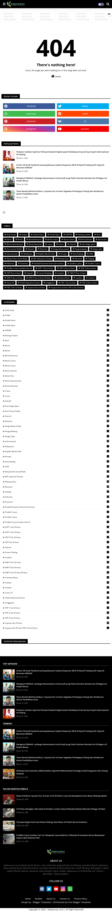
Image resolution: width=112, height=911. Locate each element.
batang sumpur (84, 234)
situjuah (60, 273)
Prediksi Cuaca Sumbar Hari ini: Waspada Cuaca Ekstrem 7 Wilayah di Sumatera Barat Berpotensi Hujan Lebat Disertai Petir (60, 836)
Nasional (78, 258)
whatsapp (31, 113)
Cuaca (61, 244)
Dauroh (31, 249)
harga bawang (81, 249)
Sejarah (30, 273)
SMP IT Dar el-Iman (14, 278)
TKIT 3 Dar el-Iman (14, 287)
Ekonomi (43, 249)
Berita (20, 239)
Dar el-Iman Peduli (14, 249)
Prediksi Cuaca (94, 263)
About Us (51, 898)
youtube (85, 128)
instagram (31, 128)
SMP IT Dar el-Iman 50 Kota (39, 278)
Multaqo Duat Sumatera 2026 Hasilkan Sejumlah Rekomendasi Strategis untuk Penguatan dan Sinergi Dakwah (62, 772)
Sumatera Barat (63, 278)
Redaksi (38, 898)
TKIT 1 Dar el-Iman (68, 282)
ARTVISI (69, 234)
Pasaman (24, 263)
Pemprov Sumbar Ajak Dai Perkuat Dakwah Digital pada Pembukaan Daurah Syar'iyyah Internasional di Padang (62, 153)
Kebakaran (27, 254)
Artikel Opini (55, 234)
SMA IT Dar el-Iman (78, 273)
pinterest (31, 121)
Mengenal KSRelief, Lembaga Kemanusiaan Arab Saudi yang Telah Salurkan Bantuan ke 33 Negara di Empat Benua (61, 179)
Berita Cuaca (69, 239)
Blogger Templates (42, 902)
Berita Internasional (15, 244)
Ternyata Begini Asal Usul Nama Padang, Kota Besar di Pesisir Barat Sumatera (51, 822)
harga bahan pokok (61, 249)
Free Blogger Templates (79, 902)
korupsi (64, 254)
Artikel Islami (38, 234)
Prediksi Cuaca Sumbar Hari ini (19, 268)
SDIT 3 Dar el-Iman (88, 268)
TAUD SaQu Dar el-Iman (30, 282)
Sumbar (91, 278)
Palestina (10, 263)
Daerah (73, 244)
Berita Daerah (86, 239)
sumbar (79, 278)
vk (85, 121)
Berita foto (102, 239)
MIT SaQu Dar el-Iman (42, 258)
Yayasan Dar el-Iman (36, 287)
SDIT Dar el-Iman (14, 273)
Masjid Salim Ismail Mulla (17, 258)
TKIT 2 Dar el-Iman (89, 282)
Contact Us (65, 898)
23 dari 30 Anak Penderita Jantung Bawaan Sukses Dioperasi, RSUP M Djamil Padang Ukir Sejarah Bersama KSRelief (60, 166)
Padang (91, 258)
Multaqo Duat (63, 258)
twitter (85, 106)
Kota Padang (78, 254)
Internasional (12, 254)
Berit (98, 234)
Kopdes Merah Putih (46, 254)
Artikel (24, 234)
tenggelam (50, 282)
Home (58, 76)
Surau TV (10, 282)
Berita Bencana (35, 239)
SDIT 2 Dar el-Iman (67, 268)
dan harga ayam (88, 244)
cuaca (50, 244)
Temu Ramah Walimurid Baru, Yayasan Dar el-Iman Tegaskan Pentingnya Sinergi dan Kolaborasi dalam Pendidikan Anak (60, 192)
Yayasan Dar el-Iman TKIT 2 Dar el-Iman (67, 287)
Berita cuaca (52, 239)
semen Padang (45, 273)
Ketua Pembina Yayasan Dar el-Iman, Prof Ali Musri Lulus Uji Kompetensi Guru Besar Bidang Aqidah (61, 795)
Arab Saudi (11, 234)
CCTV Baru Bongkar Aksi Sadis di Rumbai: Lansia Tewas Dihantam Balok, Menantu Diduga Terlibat (60, 809)
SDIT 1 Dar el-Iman (45, 268)
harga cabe (97, 249)
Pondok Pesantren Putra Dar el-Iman (49, 263)
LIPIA (91, 254)
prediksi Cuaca (76, 263)
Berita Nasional (35, 244)
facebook (31, 106)
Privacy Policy (80, 898)
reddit (85, 113)
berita (9, 239)
